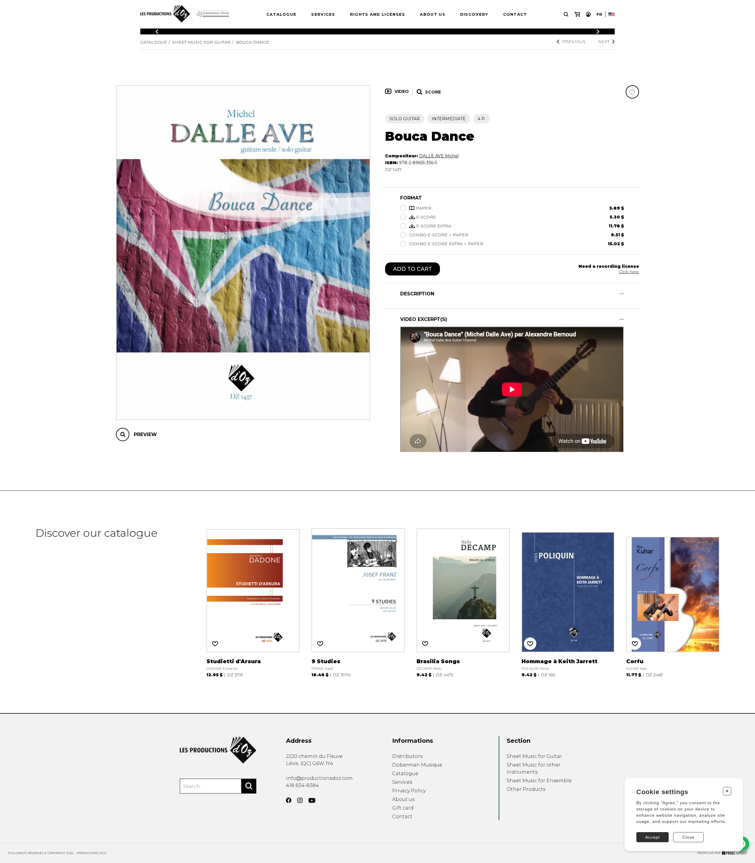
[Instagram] (300, 800)
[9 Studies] (358, 601)
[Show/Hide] (621, 293)
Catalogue (281, 14)
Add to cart (412, 269)
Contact (515, 14)
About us (432, 14)
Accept (652, 837)
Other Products (526, 789)
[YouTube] (312, 800)
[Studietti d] (253, 601)
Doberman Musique (417, 765)
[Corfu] (672, 601)
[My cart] (577, 14)
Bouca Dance (252, 42)
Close (688, 837)
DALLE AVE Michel (439, 156)
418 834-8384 (302, 785)
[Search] (248, 786)
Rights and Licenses (377, 14)
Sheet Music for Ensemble (539, 780)
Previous (574, 41)
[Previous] (156, 31)
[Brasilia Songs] (463, 601)
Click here (629, 271)
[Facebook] (288, 800)
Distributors (407, 756)
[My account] (588, 14)
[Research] (566, 14)
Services (323, 14)
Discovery (474, 14)
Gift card (403, 808)
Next (603, 41)
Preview (145, 434)
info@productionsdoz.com (319, 778)
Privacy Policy (409, 791)
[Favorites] (632, 92)
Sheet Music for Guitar (201, 42)
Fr (599, 14)
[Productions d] (218, 750)
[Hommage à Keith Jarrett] (568, 601)
